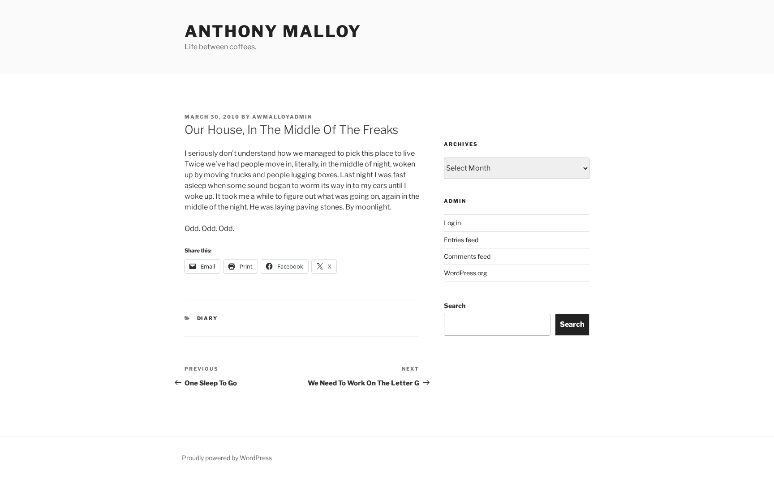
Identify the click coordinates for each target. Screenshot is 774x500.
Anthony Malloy (273, 31)
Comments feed (467, 256)
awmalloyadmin (282, 117)
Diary (207, 318)
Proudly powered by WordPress (227, 458)
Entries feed (461, 240)
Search (454, 305)
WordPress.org (465, 273)
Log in (452, 222)
